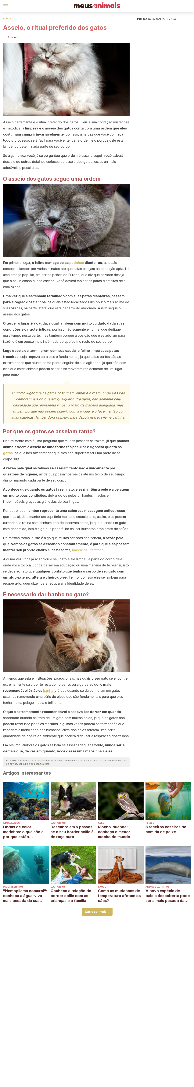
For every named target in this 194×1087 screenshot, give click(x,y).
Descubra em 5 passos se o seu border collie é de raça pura (72, 832)
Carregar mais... (97, 912)
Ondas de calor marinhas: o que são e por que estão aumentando (23, 832)
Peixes (150, 822)
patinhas (76, 263)
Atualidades (11, 822)
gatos (8, 453)
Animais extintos (157, 886)
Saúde (102, 886)
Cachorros (58, 822)
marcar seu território (88, 550)
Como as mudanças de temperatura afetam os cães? (119, 896)
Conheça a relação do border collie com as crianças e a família (71, 896)
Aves (101, 822)
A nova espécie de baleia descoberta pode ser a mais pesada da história (168, 896)
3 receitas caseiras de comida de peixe (166, 829)
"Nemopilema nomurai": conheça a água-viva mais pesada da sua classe (25, 896)
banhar (49, 691)
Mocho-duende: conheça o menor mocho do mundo (114, 832)
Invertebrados (13, 886)
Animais (8, 18)
